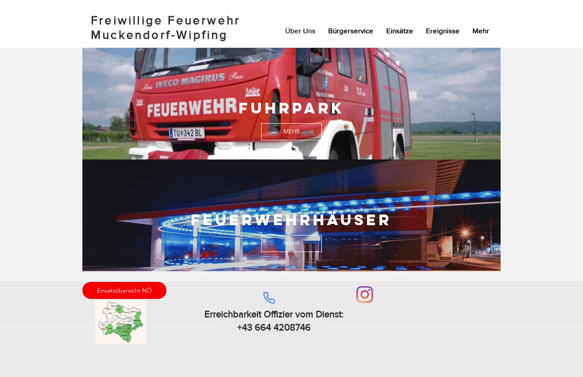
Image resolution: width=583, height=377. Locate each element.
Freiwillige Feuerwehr (165, 20)
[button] (400, 30)
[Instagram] (364, 294)
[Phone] (269, 298)
